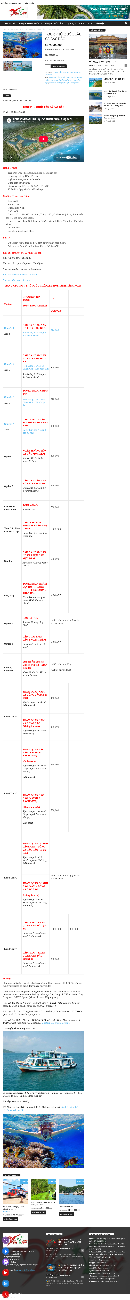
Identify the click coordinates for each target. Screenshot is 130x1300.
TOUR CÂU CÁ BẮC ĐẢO (57, 77)
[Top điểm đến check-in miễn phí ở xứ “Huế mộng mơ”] (95, 107)
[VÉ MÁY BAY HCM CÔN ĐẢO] (95, 82)
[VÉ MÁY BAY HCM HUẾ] (108, 46)
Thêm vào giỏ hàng (58, 66)
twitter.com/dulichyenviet (105, 1279)
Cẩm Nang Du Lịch (52, 1248)
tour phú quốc (72, 77)
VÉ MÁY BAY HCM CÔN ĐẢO (115, 79)
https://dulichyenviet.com (107, 1273)
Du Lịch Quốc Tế (53, 23)
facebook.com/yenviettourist (108, 1276)
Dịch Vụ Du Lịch (74, 23)
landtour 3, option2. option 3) (56, 1022)
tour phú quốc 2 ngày (61, 80)
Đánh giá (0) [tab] (13, 90)
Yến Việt (100, 23)
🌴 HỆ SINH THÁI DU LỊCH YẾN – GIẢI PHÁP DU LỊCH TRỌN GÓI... (69, 1241)
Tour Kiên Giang (30, 29)
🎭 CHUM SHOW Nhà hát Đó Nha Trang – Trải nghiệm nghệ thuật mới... (71, 1267)
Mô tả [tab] (5, 90)
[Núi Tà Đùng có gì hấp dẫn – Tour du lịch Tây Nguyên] (95, 119)
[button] (126, 23)
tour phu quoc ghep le (71, 83)
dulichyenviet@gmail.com (25, 1270)
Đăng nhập (29, 3)
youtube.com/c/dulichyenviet (108, 1281)
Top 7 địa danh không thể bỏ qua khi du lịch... (115, 92)
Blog (90, 23)
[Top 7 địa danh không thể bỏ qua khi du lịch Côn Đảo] (95, 95)
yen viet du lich (95, 65)
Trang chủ (10, 23)
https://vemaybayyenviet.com (100, 1260)
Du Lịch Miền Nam (17, 29)
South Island (32, 335)
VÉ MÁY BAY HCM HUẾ (102, 62)
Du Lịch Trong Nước (29, 23)
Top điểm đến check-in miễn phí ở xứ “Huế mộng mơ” (115, 104)
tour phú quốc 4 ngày (56, 83)
